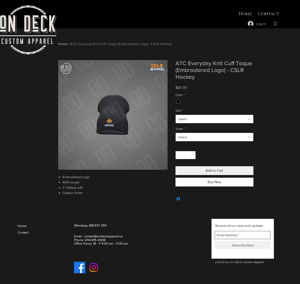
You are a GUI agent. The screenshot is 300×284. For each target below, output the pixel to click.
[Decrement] (179, 155)
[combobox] (214, 119)
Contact (23, 232)
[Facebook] (79, 267)
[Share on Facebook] (178, 198)
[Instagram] (93, 267)
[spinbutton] (186, 155)
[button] (275, 23)
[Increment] (192, 155)
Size (179, 110)
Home (62, 44)
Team (180, 129)
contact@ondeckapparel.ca (103, 236)
